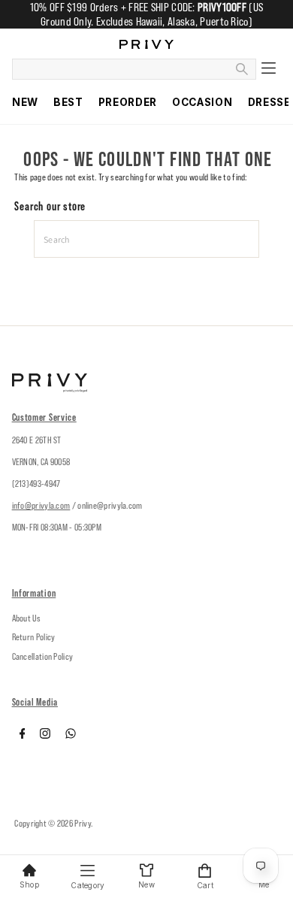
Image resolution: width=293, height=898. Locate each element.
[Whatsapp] (71, 736)
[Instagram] (45, 736)
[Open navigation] (268, 69)
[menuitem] (25, 102)
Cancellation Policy (43, 656)
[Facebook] (22, 736)
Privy (82, 823)
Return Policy (34, 637)
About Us (26, 618)
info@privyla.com (41, 505)
